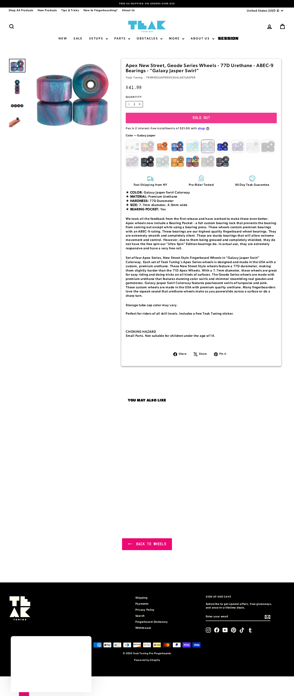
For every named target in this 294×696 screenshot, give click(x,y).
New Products (47, 10)
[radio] (132, 146)
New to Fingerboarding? (101, 10)
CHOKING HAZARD (141, 331)
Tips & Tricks (70, 10)
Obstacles (148, 38)
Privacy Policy (145, 610)
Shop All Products (21, 10)
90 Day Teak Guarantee (252, 184)
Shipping (141, 597)
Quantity (134, 97)
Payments (142, 603)
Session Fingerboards (228, 38)
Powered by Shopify (147, 660)
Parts (120, 38)
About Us (128, 10)
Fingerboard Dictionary (151, 622)
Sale (78, 38)
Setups (97, 38)
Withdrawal (143, 628)
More (175, 38)
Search (140, 616)
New (63, 38)
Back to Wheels (150, 544)
